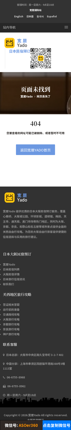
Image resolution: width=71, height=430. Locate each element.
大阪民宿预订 (35, 420)
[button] (35, 27)
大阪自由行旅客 (43, 232)
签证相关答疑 (11, 304)
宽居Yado (27, 96)
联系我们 (8, 284)
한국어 (40, 16)
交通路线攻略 (11, 314)
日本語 (30, 16)
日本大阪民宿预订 (41, 211)
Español (52, 16)
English (18, 16)
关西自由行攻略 (12, 232)
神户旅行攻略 (11, 334)
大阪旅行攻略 (11, 319)
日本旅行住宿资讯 (14, 279)
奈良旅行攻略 (11, 329)
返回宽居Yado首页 (35, 149)
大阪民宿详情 (11, 274)
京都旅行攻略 (11, 324)
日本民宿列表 (11, 269)
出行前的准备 (11, 309)
